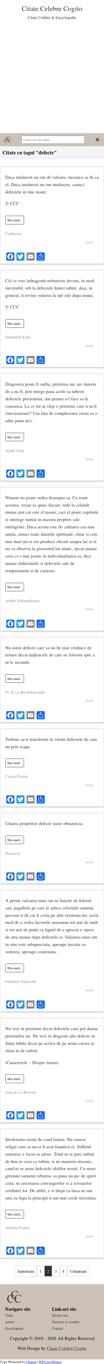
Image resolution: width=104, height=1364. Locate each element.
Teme (9, 1315)
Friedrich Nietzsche (20, 981)
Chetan (31, 1361)
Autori (9, 1321)
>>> (89, 242)
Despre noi (60, 1315)
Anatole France (17, 1227)
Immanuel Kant (17, 336)
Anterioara (25, 1271)
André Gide (14, 450)
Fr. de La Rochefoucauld (24, 692)
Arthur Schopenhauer (22, 600)
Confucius (13, 233)
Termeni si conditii (65, 1321)
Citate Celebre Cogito (67, 1348)
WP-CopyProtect (50, 1361)
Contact (57, 1328)
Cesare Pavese (16, 776)
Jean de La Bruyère (20, 1092)
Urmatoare (78, 1271)
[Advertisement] (52, 78)
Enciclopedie (14, 1328)
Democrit (12, 853)
